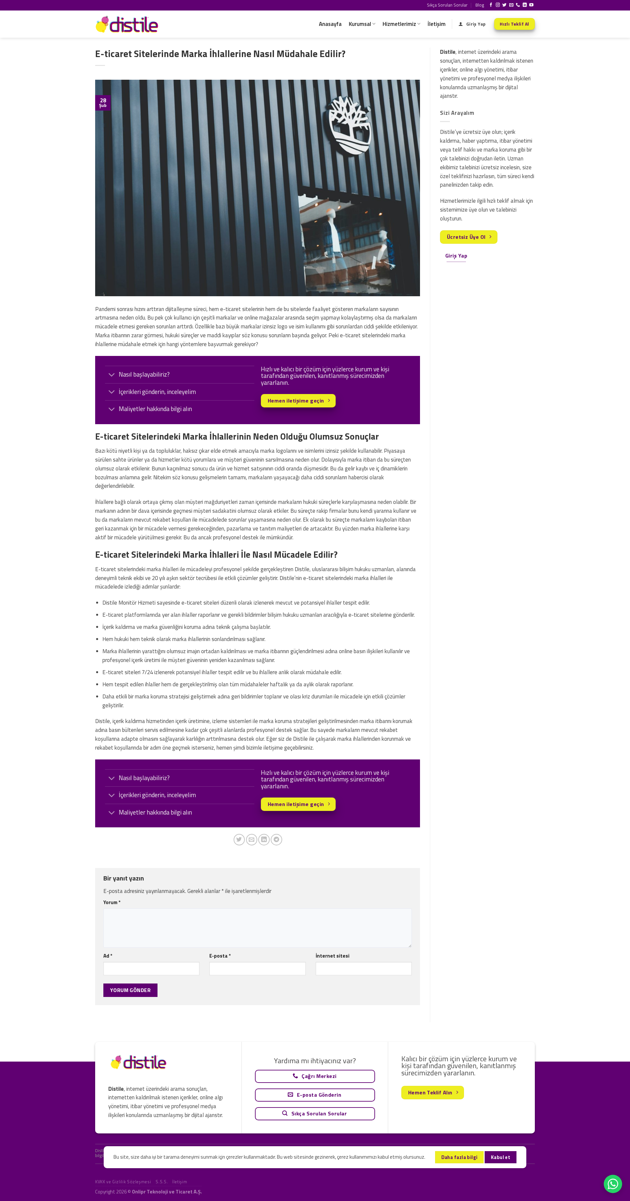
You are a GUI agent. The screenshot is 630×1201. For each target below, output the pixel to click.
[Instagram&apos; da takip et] (498, 5)
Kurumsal (360, 24)
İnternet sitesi (332, 956)
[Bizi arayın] (518, 5)
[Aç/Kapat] (111, 375)
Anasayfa (330, 24)
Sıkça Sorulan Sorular (447, 5)
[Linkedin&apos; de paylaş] (264, 839)
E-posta (220, 956)
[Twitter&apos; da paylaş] (239, 839)
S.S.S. (162, 1181)
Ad (107, 956)
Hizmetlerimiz (399, 24)
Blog (479, 5)
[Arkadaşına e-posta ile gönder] (252, 839)
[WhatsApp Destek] (613, 1184)
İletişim (437, 24)
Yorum (111, 902)
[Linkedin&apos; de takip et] (525, 5)
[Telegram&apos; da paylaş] (276, 839)
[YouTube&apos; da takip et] (531, 5)
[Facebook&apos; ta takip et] (491, 5)
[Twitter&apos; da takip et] (504, 5)
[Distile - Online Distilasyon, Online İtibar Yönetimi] (128, 24)
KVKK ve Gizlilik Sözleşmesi (123, 1181)
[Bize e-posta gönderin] (511, 5)
